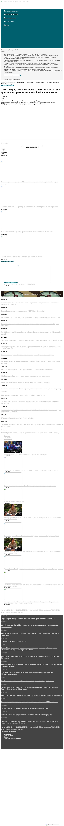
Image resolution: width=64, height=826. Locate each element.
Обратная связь (8, 735)
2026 (34, 610)
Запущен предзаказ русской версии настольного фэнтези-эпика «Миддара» (25, 54)
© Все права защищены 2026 (9, 731)
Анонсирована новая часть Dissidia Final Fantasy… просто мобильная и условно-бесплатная (30, 57)
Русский (50, 825)
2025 (31, 610)
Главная (3, 82)
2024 (27, 610)
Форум (6, 25)
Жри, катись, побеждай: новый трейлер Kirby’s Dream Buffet (23, 395)
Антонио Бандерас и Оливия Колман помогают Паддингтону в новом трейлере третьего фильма (31, 536)
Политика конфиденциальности (13, 738)
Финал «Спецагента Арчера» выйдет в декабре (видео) (19, 284)
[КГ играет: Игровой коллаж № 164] (13, 500)
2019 (9, 610)
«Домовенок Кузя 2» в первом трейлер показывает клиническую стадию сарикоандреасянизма (31, 67)
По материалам (5, 143)
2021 (16, 610)
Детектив (44, 610)
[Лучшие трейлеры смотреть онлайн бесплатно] (14, 1)
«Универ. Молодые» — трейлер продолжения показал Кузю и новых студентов (29, 207)
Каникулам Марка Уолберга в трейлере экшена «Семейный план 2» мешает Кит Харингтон (30, 63)
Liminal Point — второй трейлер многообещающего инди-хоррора (24, 708)
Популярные (7, 437)
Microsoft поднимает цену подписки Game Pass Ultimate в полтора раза (26, 715)
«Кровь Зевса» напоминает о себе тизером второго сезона (21, 256)
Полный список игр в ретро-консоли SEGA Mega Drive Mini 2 (23, 311)
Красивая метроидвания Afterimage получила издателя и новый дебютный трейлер (31, 389)
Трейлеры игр (9, 21)
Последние (7, 436)
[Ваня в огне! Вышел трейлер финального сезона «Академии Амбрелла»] (17, 228)
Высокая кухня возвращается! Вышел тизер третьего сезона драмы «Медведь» (29, 182)
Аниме (38, 610)
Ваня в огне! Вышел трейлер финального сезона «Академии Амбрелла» (27, 232)
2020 (12, 610)
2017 (2, 610)
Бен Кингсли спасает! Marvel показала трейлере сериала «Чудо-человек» (24, 69)
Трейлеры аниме (10, 18)
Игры (51, 609)
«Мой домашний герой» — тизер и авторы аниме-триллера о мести (25, 376)
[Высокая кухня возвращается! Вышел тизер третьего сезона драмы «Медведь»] (17, 178)
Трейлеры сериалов (11, 14)
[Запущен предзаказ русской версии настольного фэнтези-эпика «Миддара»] (13, 453)
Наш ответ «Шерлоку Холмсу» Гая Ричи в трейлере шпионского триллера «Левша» (31, 695)
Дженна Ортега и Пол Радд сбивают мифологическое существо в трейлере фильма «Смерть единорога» (33, 569)
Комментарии (8, 439)
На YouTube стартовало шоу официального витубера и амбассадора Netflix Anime (30, 317)
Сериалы (4, 150)
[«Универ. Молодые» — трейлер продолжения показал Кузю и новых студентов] (17, 203)
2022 (20, 610)
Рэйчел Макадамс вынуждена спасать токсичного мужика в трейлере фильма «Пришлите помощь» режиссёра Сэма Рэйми (29, 649)
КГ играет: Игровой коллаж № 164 (14, 58)
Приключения (5, 612)
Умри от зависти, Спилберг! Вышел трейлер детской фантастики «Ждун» (27, 355)
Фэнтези (20, 612)
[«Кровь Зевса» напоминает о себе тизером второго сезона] (17, 253)
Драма (47, 610)
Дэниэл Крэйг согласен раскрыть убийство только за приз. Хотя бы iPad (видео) (30, 433)
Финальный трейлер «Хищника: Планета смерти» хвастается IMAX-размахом (29, 702)
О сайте (6, 737)
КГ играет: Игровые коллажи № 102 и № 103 (17, 418)
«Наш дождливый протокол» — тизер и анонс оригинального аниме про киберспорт (31, 340)
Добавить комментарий (7, 261)
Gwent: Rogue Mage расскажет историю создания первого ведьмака (25, 382)
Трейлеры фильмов (11, 11)
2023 (24, 610)
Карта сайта (7, 734)
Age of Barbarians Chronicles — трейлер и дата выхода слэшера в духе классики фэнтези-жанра (31, 55)
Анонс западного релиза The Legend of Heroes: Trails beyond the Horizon (27, 369)
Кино (57, 610)
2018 (5, 610)
